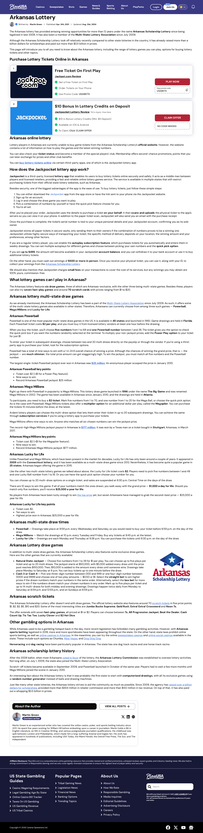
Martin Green (36, 24)
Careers (108, 810)
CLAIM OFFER (172, 117)
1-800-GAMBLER (180, 794)
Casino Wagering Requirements (30, 788)
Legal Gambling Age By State (29, 792)
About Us (109, 783)
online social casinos (160, 635)
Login (156, 7)
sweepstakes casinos (130, 635)
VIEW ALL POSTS (115, 706)
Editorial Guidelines (115, 801)
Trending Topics (67, 801)
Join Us (170, 7)
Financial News (67, 792)
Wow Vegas (71, 638)
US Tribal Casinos (22, 810)
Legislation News (68, 787)
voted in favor (70, 657)
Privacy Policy (112, 814)
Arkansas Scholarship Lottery (63, 264)
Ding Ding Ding (92, 638)
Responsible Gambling (117, 792)
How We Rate (111, 787)
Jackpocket (57, 194)
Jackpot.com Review (68, 76)
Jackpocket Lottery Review (72, 112)
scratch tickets (161, 603)
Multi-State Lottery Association (125, 303)
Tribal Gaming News (69, 783)
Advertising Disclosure (117, 805)
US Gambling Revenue (25, 806)
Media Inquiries (112, 796)
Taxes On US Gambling (25, 801)
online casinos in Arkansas (54, 635)
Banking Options (67, 796)
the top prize (84, 495)
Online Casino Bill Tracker (27, 797)
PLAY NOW (172, 81)
